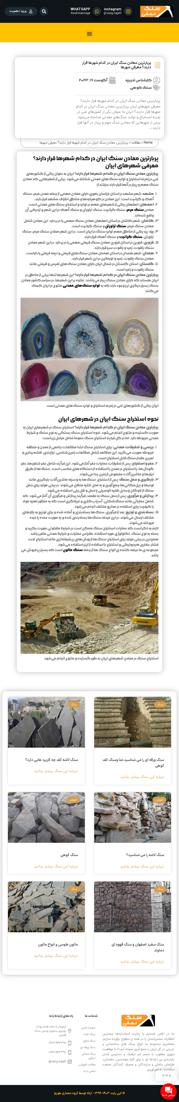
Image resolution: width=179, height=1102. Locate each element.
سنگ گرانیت (130, 236)
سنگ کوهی (141, 87)
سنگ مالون (73, 550)
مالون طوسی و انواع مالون (58, 944)
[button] (44, 11)
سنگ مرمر (135, 209)
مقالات (136, 142)
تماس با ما (89, 1071)
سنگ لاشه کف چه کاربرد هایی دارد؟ (51, 760)
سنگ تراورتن (115, 226)
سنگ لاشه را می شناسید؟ (145, 855)
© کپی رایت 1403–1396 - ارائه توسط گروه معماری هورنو (89, 1093)
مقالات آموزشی (87, 1065)
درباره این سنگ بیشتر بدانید (142, 777)
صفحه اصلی (88, 1028)
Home (148, 142)
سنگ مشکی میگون (88, 1056)
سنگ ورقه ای (87, 1047)
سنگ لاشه (89, 1034)
